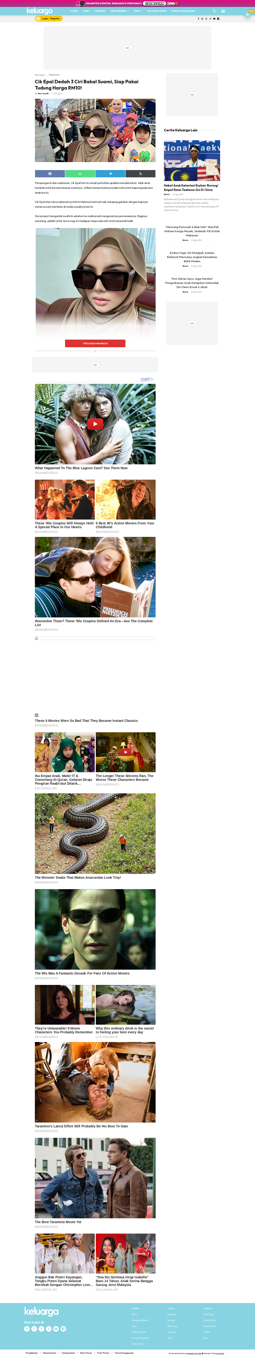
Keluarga (39, 74)
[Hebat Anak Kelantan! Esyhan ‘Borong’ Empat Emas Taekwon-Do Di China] (192, 160)
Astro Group (219, 1353)
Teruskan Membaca (95, 343)
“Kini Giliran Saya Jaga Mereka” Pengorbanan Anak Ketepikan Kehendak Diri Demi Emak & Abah (192, 283)
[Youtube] (214, 19)
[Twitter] (206, 19)
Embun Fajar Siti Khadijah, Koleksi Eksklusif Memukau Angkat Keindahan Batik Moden (192, 257)
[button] (214, 11)
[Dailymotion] (218, 19)
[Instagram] (202, 19)
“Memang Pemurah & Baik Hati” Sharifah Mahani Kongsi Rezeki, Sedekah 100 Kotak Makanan (192, 231)
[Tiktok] (210, 19)
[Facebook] (198, 19)
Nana (167, 194)
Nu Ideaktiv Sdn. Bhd (193, 1353)
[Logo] (39, 11)
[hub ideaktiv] (223, 9)
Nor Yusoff (43, 93)
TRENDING (54, 74)
